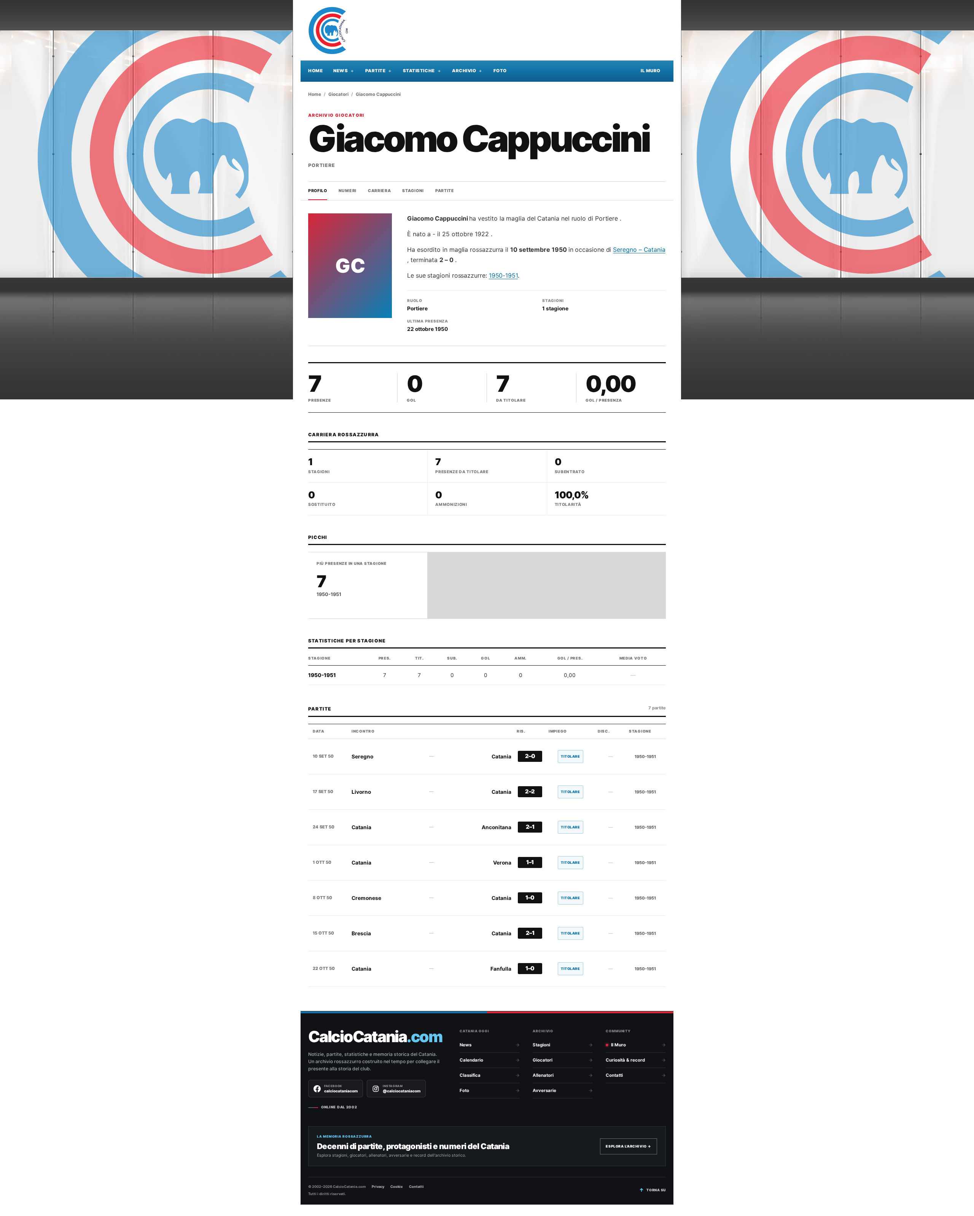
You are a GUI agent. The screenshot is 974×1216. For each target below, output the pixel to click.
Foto (500, 70)
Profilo (317, 190)
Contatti (614, 1075)
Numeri (347, 190)
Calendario (471, 1060)
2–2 (530, 791)
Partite (375, 70)
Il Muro (650, 70)
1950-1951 (503, 275)
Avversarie (544, 1090)
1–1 (530, 862)
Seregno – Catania (639, 249)
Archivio (464, 70)
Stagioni (413, 190)
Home (315, 70)
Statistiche (419, 70)
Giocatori (338, 94)
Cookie (396, 1186)
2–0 (530, 756)
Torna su (656, 1190)
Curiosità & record (625, 1060)
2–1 (530, 826)
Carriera (379, 190)
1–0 (530, 897)
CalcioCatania (375, 1037)
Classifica (470, 1075)
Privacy (378, 1186)
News (340, 70)
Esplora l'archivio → (628, 1146)
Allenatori (543, 1075)
